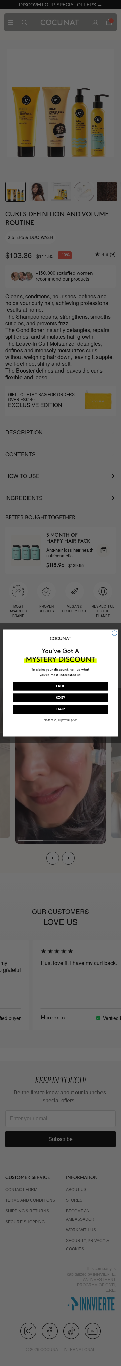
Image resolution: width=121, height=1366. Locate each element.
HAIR (60, 709)
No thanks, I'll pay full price (60, 720)
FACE (60, 686)
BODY (60, 698)
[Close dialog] (114, 633)
